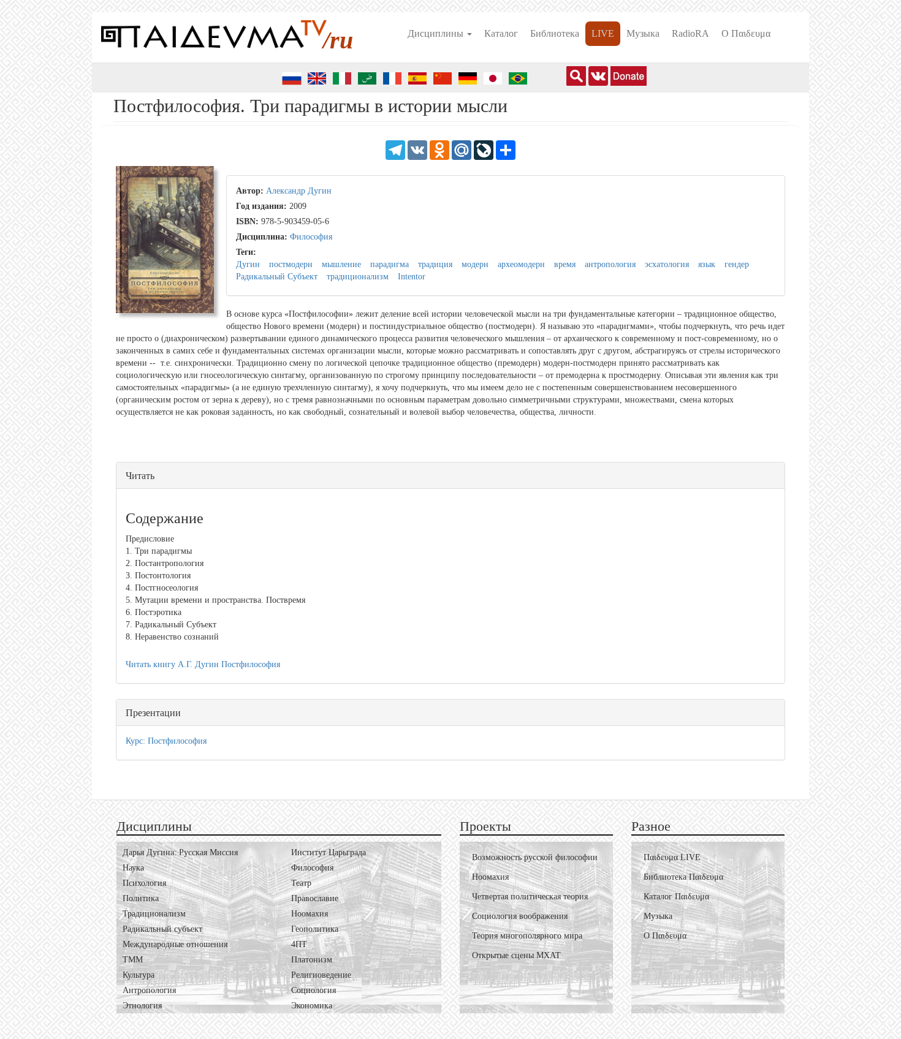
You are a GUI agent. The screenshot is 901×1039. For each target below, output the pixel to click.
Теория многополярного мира (527, 935)
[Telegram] (395, 149)
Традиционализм (154, 913)
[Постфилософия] (165, 242)
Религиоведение (321, 975)
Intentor (411, 276)
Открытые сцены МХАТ (516, 955)
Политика (141, 898)
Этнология (142, 1005)
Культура (138, 975)
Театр (301, 883)
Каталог (501, 33)
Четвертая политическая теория (530, 896)
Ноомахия (309, 913)
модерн (475, 264)
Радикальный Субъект (276, 276)
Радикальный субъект (162, 929)
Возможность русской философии (535, 857)
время (565, 264)
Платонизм (311, 959)
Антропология (149, 990)
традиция (435, 264)
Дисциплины (437, 33)
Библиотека (554, 33)
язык (706, 264)
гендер (736, 264)
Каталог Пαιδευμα (676, 896)
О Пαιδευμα (745, 33)
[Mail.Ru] (461, 149)
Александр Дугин (299, 190)
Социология (313, 990)
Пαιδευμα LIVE (672, 857)
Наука (133, 867)
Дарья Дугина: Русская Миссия (180, 852)
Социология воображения (520, 916)
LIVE (602, 33)
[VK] (417, 149)
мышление (341, 264)
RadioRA (690, 33)
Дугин (248, 264)
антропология (610, 264)
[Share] (505, 149)
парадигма (389, 264)
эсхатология (667, 264)
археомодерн (521, 264)
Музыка (643, 33)
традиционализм (358, 276)
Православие (314, 898)
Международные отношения (175, 944)
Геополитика (314, 929)
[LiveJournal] (483, 149)
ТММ (133, 959)
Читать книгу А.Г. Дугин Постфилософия (203, 664)
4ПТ (299, 944)
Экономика (311, 1005)
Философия (311, 236)
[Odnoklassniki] (439, 149)
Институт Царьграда (328, 852)
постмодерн (291, 264)
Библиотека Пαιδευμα (683, 877)
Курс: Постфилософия (166, 741)
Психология (144, 883)
